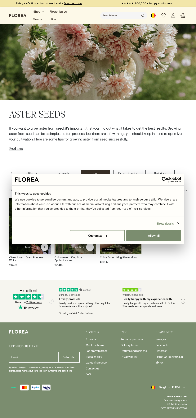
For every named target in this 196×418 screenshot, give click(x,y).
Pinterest (161, 351)
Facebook (162, 345)
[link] (153, 15)
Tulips (52, 19)
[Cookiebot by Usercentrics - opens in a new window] (164, 179)
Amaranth (63, 173)
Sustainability (94, 357)
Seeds (37, 19)
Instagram (162, 339)
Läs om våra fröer (96, 351)
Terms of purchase (132, 339)
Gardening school (96, 362)
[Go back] (11, 173)
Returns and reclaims (134, 351)
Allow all (154, 235)
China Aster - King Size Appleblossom (68, 259)
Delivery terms (129, 345)
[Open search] (143, 15)
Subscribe (69, 357)
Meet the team (95, 345)
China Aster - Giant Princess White (26, 259)
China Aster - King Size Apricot (118, 257)
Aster (96, 173)
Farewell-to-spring (127, 173)
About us (91, 339)
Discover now (73, 3)
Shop (36, 12)
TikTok (159, 362)
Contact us (92, 368)
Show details (165, 223)
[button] (183, 15)
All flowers (31, 173)
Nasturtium (160, 173)
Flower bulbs (58, 12)
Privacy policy (129, 357)
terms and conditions (61, 370)
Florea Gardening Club (169, 357)
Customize (95, 235)
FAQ (88, 374)
